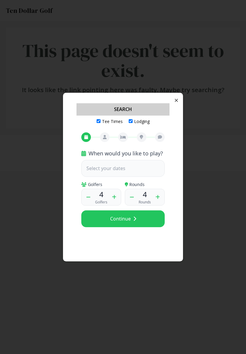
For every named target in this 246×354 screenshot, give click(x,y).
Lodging (142, 121)
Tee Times (112, 121)
